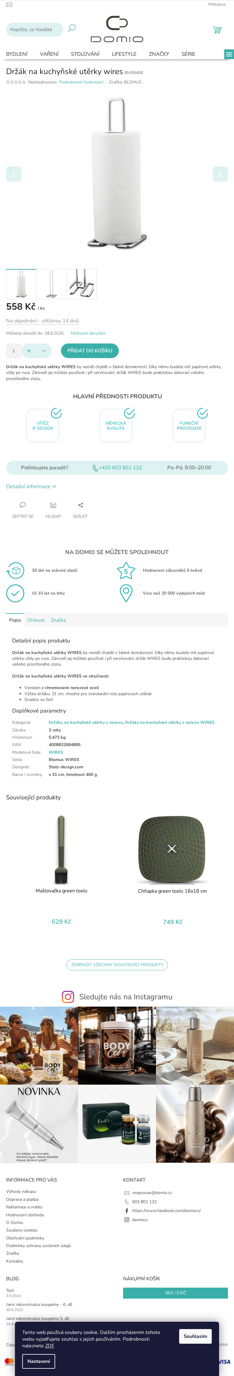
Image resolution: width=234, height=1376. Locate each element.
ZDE (49, 1345)
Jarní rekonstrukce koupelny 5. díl (37, 1318)
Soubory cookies (21, 1230)
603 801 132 (144, 1202)
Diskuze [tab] (36, 620)
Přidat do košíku (89, 350)
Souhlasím (195, 1336)
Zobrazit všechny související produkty (117, 965)
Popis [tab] (15, 620)
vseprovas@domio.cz (152, 1193)
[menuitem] (17, 54)
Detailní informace (28, 486)
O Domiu (14, 1222)
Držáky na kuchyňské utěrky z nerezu (86, 722)
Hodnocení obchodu (25, 1215)
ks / (175, 1293)
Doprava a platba (22, 1199)
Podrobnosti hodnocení (81, 82)
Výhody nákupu (21, 1191)
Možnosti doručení (88, 333)
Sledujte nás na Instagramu (125, 997)
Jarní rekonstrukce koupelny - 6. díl (39, 1304)
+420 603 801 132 (120, 467)
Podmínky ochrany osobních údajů (38, 1246)
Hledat (71, 30)
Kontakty (14, 1261)
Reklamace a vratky (24, 1207)
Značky (12, 1253)
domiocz (140, 1220)
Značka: (125, 82)
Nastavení (38, 1361)
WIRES (56, 752)
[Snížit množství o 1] (44, 350)
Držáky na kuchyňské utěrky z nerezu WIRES (169, 722)
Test (10, 1290)
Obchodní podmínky (25, 1238)
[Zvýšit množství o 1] (29, 350)
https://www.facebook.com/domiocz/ (166, 1211)
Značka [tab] (58, 620)
